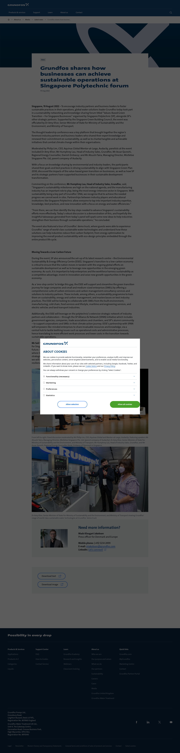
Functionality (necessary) (57, 376)
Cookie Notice (91, 366)
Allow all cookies (125, 404)
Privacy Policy (109, 366)
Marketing (51, 382)
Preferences (51, 389)
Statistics (50, 395)
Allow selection (72, 404)
